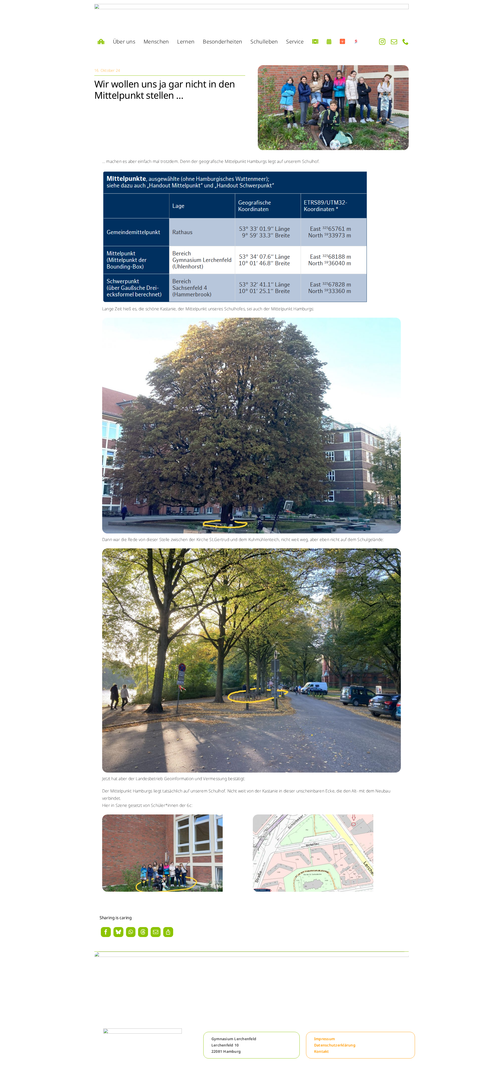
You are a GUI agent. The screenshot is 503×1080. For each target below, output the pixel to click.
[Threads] (143, 932)
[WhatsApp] (130, 932)
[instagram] (382, 42)
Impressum (324, 1039)
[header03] (251, 17)
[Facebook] (106, 932)
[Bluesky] (118, 932)
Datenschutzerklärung (335, 1045)
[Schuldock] (356, 42)
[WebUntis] (342, 42)
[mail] (394, 42)
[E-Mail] (155, 932)
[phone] (405, 42)
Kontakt (321, 1051)
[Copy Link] (168, 932)
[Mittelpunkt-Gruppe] (333, 67)
